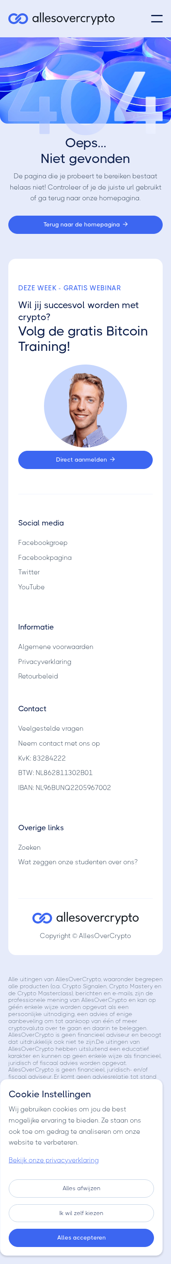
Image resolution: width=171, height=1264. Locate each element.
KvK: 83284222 (42, 758)
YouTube (31, 587)
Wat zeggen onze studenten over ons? (77, 862)
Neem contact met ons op (59, 743)
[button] (157, 18)
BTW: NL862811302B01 (55, 773)
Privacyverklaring (44, 662)
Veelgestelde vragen (50, 728)
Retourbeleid (38, 676)
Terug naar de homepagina (86, 224)
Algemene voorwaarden (55, 647)
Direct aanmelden (85, 459)
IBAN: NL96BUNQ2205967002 (64, 788)
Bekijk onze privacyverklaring (54, 1160)
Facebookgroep (43, 543)
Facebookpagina (45, 558)
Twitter (29, 572)
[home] (61, 18)
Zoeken (29, 847)
